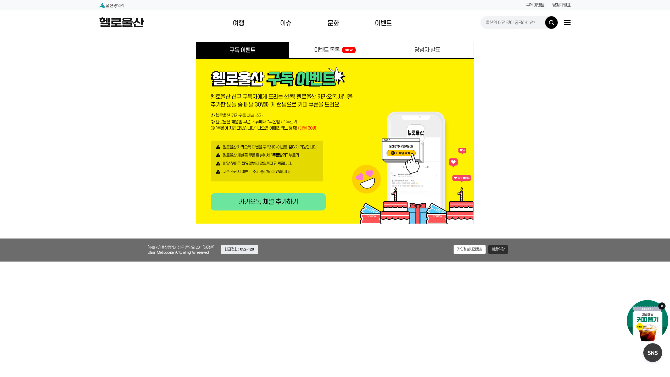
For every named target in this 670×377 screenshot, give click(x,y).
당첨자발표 (561, 5)
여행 (238, 23)
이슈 (285, 23)
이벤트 (383, 23)
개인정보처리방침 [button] (469, 249)
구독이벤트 (535, 5)
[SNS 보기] (652, 352)
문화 (333, 23)
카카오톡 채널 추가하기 (268, 202)
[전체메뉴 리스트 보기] (567, 22)
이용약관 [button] (498, 249)
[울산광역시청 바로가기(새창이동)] (111, 5)
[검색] (551, 22)
